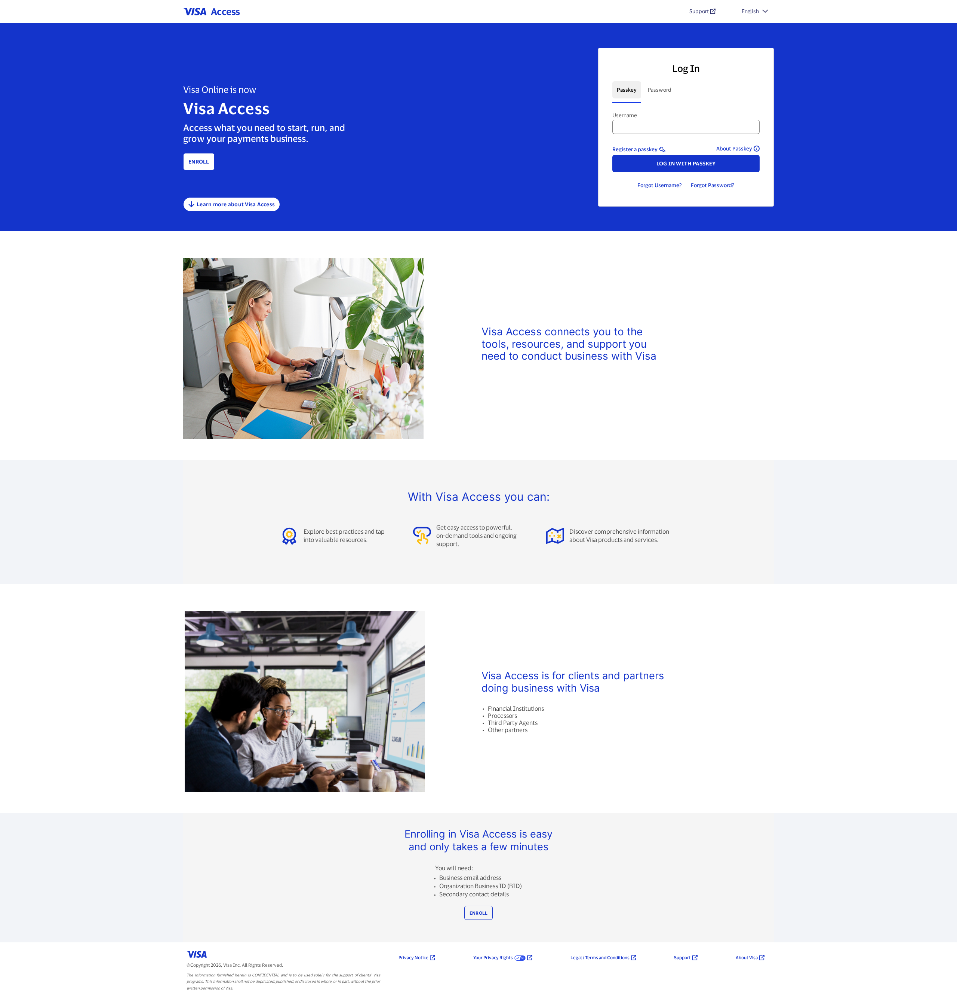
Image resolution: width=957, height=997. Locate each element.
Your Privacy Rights (493, 957)
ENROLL (479, 912)
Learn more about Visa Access (236, 204)
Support (699, 11)
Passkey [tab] (627, 89)
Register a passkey (635, 149)
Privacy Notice (413, 957)
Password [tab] (659, 89)
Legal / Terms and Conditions (600, 957)
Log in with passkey (686, 163)
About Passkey (734, 148)
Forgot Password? (713, 185)
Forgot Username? (659, 185)
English (750, 11)
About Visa (747, 957)
